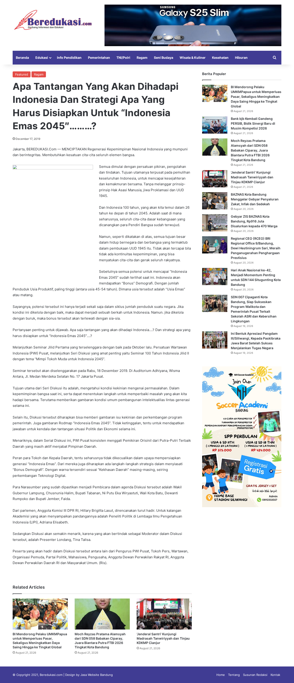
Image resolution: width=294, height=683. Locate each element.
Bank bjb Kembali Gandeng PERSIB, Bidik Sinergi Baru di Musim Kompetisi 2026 (253, 123)
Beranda (22, 57)
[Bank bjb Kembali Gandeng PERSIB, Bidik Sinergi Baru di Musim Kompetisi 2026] (214, 125)
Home (220, 675)
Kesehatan (220, 57)
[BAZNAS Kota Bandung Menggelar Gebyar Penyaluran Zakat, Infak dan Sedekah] (214, 200)
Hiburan (241, 57)
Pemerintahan (99, 57)
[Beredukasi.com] (53, 20)
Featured (21, 74)
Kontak (275, 675)
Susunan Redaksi (255, 675)
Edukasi (41, 57)
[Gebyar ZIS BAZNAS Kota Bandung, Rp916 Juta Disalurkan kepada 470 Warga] (214, 222)
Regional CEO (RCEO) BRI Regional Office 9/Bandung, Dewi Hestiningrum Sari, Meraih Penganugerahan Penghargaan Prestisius (255, 248)
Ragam (142, 57)
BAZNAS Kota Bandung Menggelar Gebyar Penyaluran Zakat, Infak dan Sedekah (255, 199)
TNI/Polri (123, 57)
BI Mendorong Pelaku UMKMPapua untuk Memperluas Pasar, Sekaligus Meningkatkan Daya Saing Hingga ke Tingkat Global (256, 96)
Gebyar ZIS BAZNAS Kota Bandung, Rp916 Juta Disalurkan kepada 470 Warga (254, 221)
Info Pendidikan (69, 57)
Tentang (234, 675)
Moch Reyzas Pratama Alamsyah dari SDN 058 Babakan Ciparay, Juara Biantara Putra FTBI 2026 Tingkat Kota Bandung (250, 150)
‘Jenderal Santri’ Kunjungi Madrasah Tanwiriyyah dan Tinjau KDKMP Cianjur (163, 638)
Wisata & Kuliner (193, 57)
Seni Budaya (163, 57)
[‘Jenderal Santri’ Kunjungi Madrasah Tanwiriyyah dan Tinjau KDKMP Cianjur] (164, 614)
